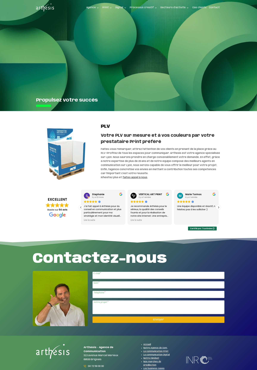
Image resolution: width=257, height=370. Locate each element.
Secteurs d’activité (173, 7)
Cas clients (199, 7)
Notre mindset (151, 358)
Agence (91, 7)
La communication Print (156, 351)
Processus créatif (142, 7)
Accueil (147, 344)
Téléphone (99, 293)
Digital (119, 7)
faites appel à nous (135, 177)
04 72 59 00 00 (96, 366)
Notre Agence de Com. (155, 348)
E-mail (97, 274)
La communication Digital (156, 355)
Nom (96, 283)
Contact (214, 7)
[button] (218, 207)
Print (105, 7)
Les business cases (153, 368)
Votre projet (101, 302)
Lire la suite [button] (89, 220)
